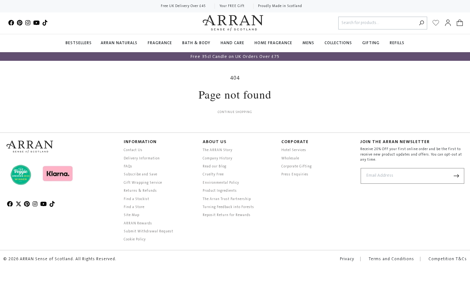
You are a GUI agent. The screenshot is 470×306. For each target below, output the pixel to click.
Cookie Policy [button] (135, 239)
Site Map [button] (131, 215)
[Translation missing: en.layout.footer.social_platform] (11, 23)
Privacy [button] (347, 259)
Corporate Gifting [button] (296, 166)
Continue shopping (235, 112)
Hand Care (233, 43)
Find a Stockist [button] (136, 199)
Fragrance (160, 43)
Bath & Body (197, 43)
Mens (309, 43)
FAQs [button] (128, 166)
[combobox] (377, 23)
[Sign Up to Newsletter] (456, 176)
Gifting (371, 43)
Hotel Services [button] (293, 150)
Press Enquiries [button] (295, 174)
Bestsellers (79, 43)
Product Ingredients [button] (220, 191)
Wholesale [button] (290, 158)
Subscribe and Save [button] (140, 174)
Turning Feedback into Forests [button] (228, 207)
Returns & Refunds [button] (140, 191)
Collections (339, 43)
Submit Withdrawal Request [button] (148, 231)
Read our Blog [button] (214, 166)
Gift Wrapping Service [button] (143, 183)
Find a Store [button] (134, 207)
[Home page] (233, 23)
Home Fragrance (274, 43)
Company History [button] (217, 158)
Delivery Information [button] (142, 158)
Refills (397, 43)
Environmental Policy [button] (221, 183)
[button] (460, 23)
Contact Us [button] (133, 150)
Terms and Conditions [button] (391, 259)
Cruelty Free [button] (213, 174)
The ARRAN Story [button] (217, 150)
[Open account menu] (448, 23)
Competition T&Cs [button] (447, 259)
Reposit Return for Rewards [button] (227, 215)
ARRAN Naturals (120, 43)
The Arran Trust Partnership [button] (227, 199)
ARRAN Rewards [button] (138, 223)
